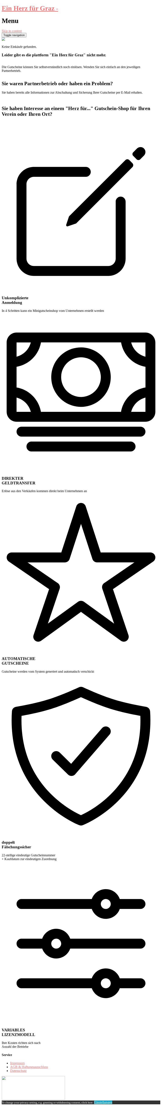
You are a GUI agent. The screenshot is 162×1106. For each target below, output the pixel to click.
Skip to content (12, 31)
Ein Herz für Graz (30, 8)
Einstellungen (103, 1102)
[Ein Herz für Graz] (3, 39)
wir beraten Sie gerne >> (18, 127)
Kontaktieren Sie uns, (16, 123)
